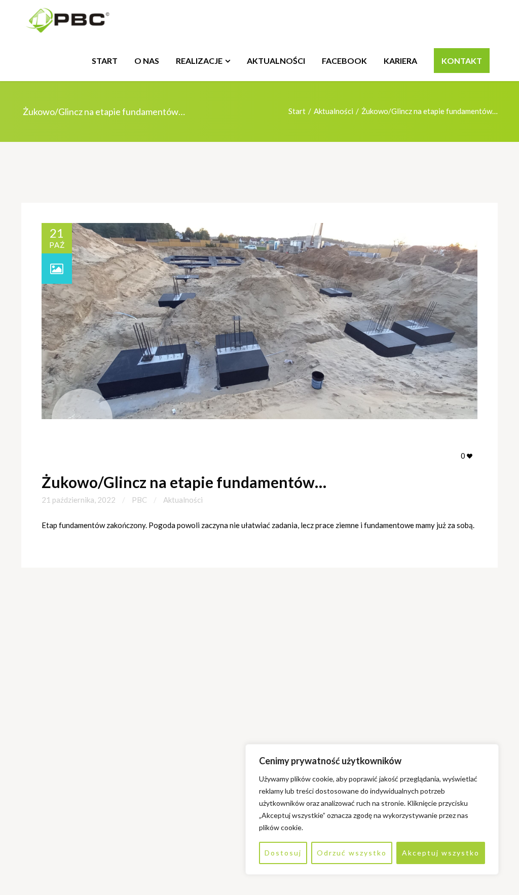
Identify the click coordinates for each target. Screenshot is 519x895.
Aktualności (333, 111)
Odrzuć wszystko (352, 852)
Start (297, 111)
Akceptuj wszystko (440, 852)
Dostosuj (283, 852)
